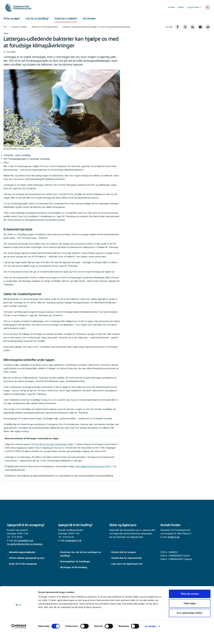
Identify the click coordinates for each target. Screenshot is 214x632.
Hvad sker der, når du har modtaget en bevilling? (80, 554)
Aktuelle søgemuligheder (22, 552)
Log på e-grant (193, 7)
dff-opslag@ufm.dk (23, 540)
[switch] (84, 626)
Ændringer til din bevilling (74, 567)
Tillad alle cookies (190, 594)
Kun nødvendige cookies (189, 613)
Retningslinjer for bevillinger (75, 561)
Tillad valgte (189, 603)
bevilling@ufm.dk (73, 540)
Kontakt (171, 7)
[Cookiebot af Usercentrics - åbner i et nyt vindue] (19, 626)
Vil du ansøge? (11, 18)
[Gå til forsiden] (18, 7)
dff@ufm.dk (173, 537)
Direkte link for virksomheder (126, 558)
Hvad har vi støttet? (65, 18)
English (181, 7)
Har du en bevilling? (37, 18)
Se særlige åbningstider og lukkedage (25, 544)
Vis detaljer (150, 626)
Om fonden (89, 18)
